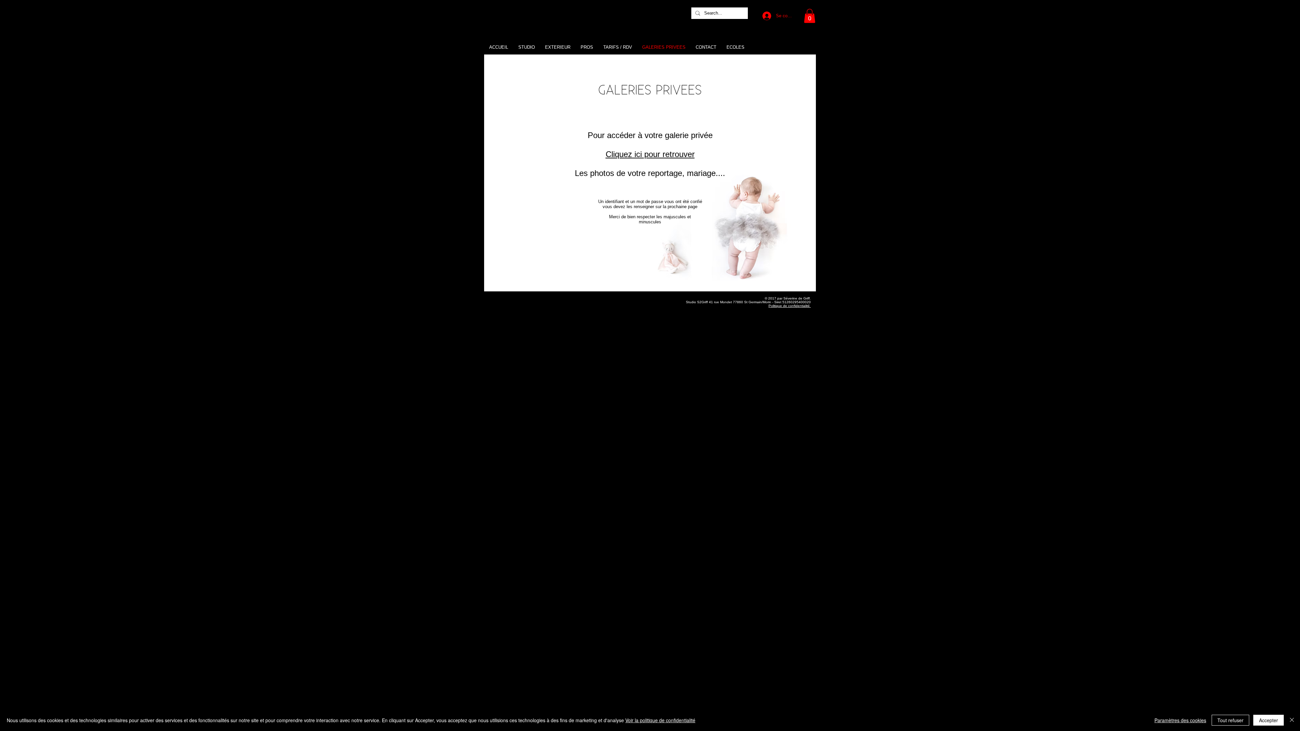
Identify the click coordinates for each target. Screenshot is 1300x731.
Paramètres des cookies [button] (1180, 720)
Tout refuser (1230, 720)
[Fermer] (1292, 720)
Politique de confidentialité (789, 306)
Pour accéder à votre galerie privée (650, 135)
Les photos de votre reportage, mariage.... (650, 173)
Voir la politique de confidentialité (660, 720)
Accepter (1268, 720)
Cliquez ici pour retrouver (650, 154)
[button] (810, 16)
